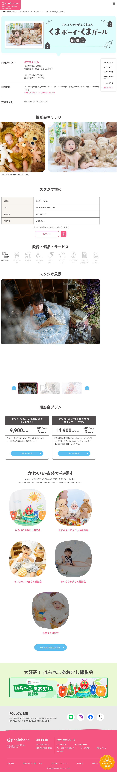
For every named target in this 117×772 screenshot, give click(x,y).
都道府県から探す (42, 744)
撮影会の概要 (108, 62)
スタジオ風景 (108, 83)
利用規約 (10, 763)
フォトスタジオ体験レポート (66, 748)
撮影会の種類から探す (44, 748)
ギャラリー (108, 67)
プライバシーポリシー (59, 763)
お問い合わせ (101, 748)
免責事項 (80, 763)
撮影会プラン (108, 87)
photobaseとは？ (63, 744)
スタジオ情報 (108, 72)
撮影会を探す (11, 11)
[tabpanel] (50, 311)
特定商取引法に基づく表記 (32, 763)
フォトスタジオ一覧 (80, 744)
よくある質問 (85, 748)
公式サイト (46, 234)
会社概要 (59, 751)
